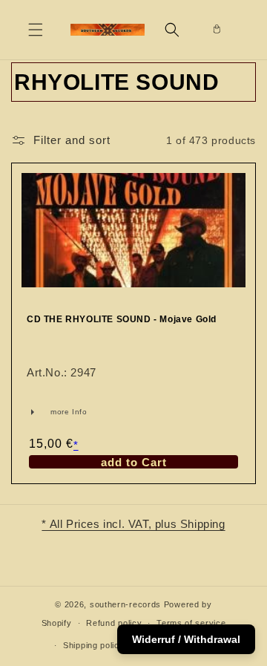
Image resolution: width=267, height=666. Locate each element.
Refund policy (114, 622)
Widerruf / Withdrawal (186, 639)
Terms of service (190, 622)
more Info (46, 412)
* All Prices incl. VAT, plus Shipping (133, 524)
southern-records (125, 604)
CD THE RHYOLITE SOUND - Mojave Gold (122, 319)
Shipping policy (94, 645)
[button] (35, 29)
